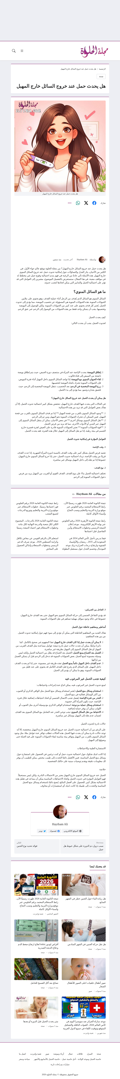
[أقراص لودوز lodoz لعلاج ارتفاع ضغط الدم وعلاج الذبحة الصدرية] (36, 937)
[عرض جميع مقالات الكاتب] (102, 259)
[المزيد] (70, 203)
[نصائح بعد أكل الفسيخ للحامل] (36, 975)
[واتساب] (78, 203)
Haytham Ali (82, 259)
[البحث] (14, 51)
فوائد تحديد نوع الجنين (27, 846)
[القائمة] (22, 51)
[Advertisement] (60, 20)
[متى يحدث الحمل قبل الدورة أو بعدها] (36, 1016)
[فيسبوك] (94, 203)
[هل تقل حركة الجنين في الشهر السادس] (84, 937)
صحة (101, 76)
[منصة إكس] (86, 203)
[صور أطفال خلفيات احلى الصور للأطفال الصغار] (84, 975)
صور (90, 991)
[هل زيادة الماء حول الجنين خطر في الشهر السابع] (84, 895)
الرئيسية (102, 69)
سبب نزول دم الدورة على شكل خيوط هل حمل (83, 848)
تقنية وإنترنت (38, 914)
